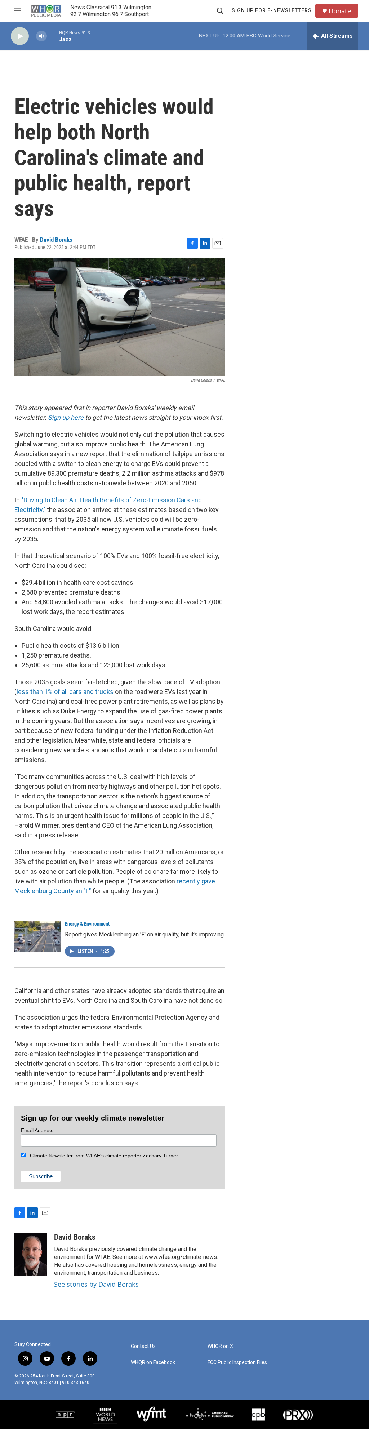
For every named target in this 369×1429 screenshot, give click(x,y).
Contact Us (143, 1346)
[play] (20, 36)
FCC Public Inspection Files (237, 1362)
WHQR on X (220, 1346)
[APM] (210, 1415)
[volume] (41, 36)
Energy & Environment (87, 924)
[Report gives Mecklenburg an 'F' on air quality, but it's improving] (37, 936)
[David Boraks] (30, 1254)
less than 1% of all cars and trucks (65, 691)
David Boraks (56, 239)
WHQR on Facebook (153, 1362)
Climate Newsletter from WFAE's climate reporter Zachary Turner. (102, 1155)
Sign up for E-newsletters (272, 10)
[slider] (53, 36)
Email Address (37, 1130)
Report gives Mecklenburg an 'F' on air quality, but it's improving (144, 934)
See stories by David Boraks (96, 1284)
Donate (340, 11)
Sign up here (66, 417)
